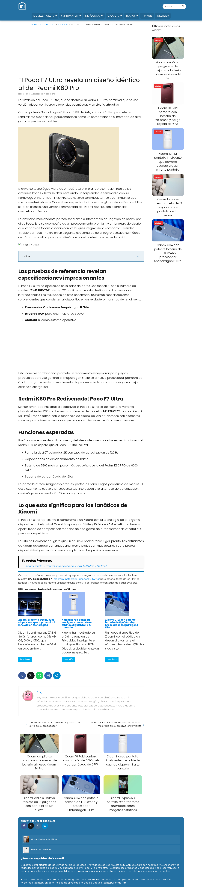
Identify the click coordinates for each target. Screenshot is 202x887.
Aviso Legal (27, 882)
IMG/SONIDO (92, 16)
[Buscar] (183, 6)
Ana (39, 692)
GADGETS (113, 16)
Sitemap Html (119, 882)
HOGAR (130, 16)
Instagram (71, 579)
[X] (31, 675)
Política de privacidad (67, 882)
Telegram (58, 579)
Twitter (96, 579)
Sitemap (38, 882)
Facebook (83, 579)
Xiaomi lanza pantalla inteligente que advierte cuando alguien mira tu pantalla (77, 623)
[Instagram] (38, 826)
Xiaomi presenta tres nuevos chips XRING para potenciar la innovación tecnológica (37, 622)
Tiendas (147, 16)
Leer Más (25, 659)
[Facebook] (22, 675)
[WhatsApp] (39, 675)
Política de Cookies (91, 882)
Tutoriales (163, 16)
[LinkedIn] (48, 675)
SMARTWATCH (69, 16)
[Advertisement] (81, 52)
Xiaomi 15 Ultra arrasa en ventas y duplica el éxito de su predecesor (54, 724)
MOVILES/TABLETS (43, 16)
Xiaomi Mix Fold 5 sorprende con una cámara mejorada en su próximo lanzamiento (115, 724)
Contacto (48, 882)
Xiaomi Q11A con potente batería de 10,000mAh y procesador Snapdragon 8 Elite (122, 623)
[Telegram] (57, 675)
